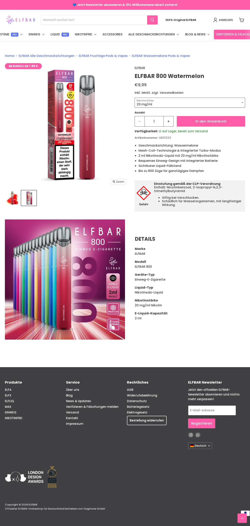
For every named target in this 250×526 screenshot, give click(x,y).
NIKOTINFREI (13, 418)
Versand (72, 412)
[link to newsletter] (125, 5)
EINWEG (10, 412)
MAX (8, 407)
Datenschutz (137, 401)
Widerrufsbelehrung (142, 395)
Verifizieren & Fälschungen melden (92, 407)
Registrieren (201, 423)
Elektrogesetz (137, 412)
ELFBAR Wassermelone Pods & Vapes (161, 56)
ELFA (8, 390)
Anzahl (140, 112)
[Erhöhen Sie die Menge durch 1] (169, 121)
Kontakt (72, 418)
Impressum (74, 424)
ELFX (8, 395)
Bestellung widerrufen (147, 420)
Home (9, 56)
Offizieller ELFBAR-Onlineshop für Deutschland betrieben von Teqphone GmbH (55, 509)
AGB (130, 390)
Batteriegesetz (138, 407)
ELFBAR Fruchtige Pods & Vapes (103, 56)
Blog (69, 395)
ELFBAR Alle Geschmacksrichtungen (46, 56)
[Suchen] (152, 19)
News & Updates (78, 401)
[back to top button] (242, 518)
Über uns (72, 390)
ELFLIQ (9, 401)
